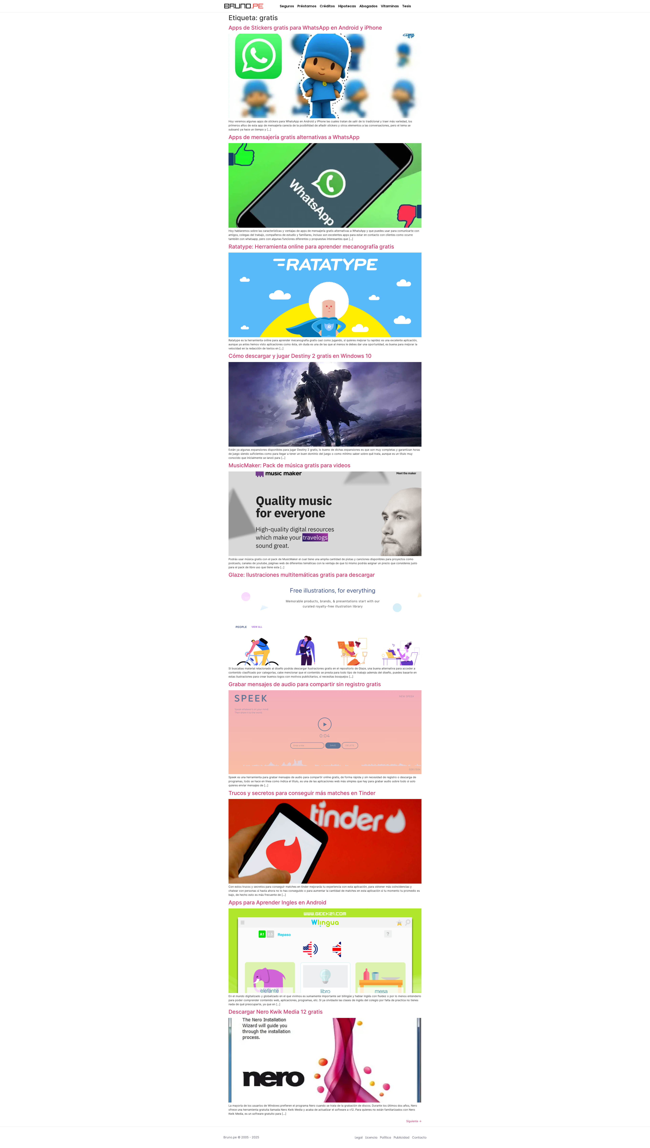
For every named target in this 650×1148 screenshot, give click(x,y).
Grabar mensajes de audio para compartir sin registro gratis (305, 684)
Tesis (406, 6)
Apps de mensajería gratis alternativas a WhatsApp (294, 137)
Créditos (327, 6)
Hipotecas (347, 6)
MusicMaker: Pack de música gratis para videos (289, 465)
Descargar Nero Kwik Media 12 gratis (276, 1011)
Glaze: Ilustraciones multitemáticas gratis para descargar (302, 574)
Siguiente (413, 1121)
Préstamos (306, 6)
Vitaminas (390, 6)
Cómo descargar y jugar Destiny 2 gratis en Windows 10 (300, 356)
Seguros (287, 6)
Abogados (368, 6)
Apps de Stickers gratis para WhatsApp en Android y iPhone (305, 27)
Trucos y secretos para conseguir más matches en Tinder (302, 793)
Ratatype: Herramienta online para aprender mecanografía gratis (311, 246)
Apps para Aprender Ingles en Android (277, 902)
